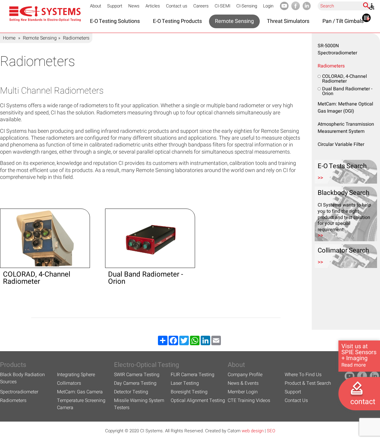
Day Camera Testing (135, 383)
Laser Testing (185, 383)
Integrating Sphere (76, 374)
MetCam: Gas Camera (80, 391)
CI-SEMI (222, 6)
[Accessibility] (371, 6)
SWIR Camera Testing (136, 374)
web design (253, 431)
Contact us (176, 6)
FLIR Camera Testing (192, 374)
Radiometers (331, 66)
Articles (152, 6)
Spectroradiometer (19, 391)
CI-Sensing (246, 6)
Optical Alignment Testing (198, 400)
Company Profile (245, 374)
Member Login (243, 391)
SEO (271, 431)
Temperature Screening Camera (81, 404)
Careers (201, 6)
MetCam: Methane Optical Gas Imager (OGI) (345, 107)
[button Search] (366, 5)
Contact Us (296, 400)
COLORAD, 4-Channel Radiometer (344, 79)
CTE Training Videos (249, 400)
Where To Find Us (303, 374)
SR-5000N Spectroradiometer (337, 49)
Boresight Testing (189, 391)
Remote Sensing (40, 38)
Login (268, 6)
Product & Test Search (308, 383)
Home (9, 38)
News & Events (243, 383)
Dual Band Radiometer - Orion (347, 91)
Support (114, 6)
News (134, 6)
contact (362, 401)
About (95, 6)
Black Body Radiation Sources (22, 378)
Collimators (69, 383)
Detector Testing (131, 391)
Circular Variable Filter (341, 144)
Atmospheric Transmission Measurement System (346, 128)
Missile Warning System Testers (139, 404)
